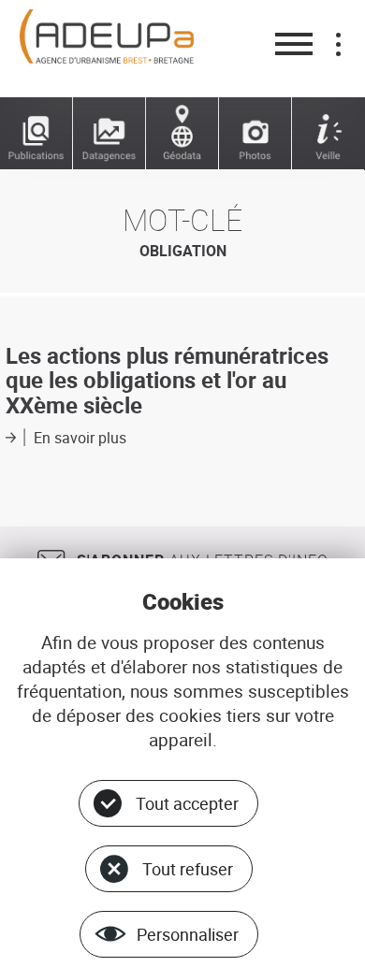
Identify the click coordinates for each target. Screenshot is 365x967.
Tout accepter (187, 803)
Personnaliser (188, 934)
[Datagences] (109, 133)
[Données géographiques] (182, 133)
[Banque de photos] (255, 133)
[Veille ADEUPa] (328, 133)
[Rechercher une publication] (36, 133)
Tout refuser (187, 869)
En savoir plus (80, 437)
